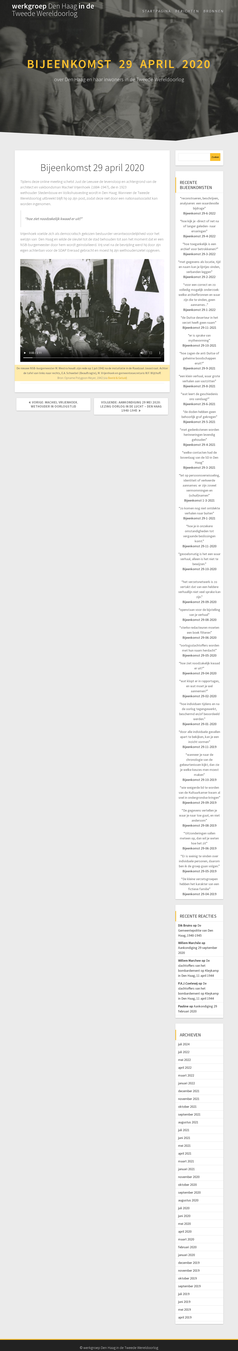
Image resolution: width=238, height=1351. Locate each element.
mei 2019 (184, 1309)
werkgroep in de (53, 9)
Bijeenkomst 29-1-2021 (199, 518)
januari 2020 (186, 1255)
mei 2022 (184, 1060)
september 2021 (189, 1114)
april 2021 (185, 1153)
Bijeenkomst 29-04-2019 (199, 894)
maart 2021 (186, 1161)
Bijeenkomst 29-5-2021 (199, 422)
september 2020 (189, 1192)
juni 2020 (184, 1216)
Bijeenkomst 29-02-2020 (199, 696)
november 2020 (189, 1177)
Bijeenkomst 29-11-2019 (199, 747)
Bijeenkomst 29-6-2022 (199, 213)
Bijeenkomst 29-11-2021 (199, 327)
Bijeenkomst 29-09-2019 (199, 802)
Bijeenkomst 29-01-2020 (199, 724)
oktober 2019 (187, 1278)
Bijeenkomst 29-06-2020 (199, 637)
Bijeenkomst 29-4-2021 (199, 444)
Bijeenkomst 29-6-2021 (199, 404)
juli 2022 (183, 1052)
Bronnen (213, 11)
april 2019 (185, 1317)
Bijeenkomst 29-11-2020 (199, 546)
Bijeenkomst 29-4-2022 (199, 236)
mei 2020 (184, 1223)
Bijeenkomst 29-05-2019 (199, 871)
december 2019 (189, 1262)
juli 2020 (183, 1208)
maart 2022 (186, 1075)
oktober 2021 (187, 1106)
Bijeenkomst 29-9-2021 (199, 368)
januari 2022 (186, 1083)
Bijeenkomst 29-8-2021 (199, 386)
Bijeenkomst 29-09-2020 (199, 602)
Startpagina (156, 11)
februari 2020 (187, 1247)
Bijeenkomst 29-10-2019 (199, 780)
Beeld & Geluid (117, 378)
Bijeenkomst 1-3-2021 (199, 500)
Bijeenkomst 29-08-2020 (199, 620)
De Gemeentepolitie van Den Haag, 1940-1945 (195, 930)
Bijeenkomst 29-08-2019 (199, 825)
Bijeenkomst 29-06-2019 (199, 848)
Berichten (187, 11)
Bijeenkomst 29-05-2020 (199, 655)
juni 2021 (184, 1138)
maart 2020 (186, 1239)
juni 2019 (184, 1302)
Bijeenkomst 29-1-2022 (199, 310)
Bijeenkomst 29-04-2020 (199, 673)
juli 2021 (183, 1130)
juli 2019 (183, 1294)
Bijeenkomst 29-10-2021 (199, 345)
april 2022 (185, 1067)
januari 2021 (186, 1169)
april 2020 (185, 1231)
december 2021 (189, 1091)
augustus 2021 (188, 1122)
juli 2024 (183, 1044)
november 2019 (189, 1270)
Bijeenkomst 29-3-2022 (199, 254)
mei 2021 (184, 1145)
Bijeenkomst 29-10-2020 (199, 569)
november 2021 (189, 1099)
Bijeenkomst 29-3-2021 (199, 467)
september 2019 (189, 1286)
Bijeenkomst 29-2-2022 (199, 277)
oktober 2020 (187, 1184)
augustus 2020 (188, 1200)
